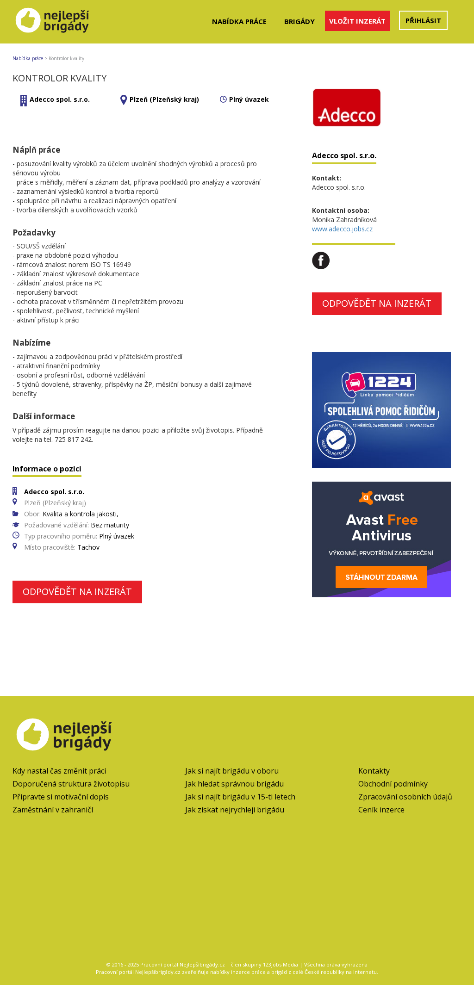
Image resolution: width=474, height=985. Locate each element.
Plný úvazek (249, 99)
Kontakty (374, 771)
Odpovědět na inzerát (77, 591)
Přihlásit (423, 20)
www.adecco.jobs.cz (342, 228)
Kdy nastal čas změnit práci (59, 771)
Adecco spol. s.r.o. (60, 99)
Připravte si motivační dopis (60, 797)
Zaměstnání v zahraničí (52, 810)
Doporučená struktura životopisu (71, 784)
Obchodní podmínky (393, 784)
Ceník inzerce (381, 810)
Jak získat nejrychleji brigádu (234, 810)
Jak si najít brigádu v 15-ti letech (240, 797)
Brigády (299, 21)
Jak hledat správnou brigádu (234, 784)
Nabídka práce (239, 21)
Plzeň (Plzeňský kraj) (164, 99)
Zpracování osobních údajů (405, 797)
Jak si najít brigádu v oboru (232, 771)
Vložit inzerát (357, 20)
